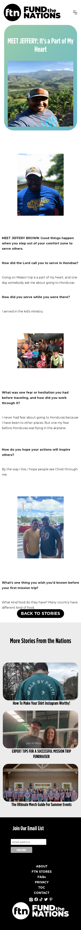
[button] (75, 12)
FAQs (41, 877)
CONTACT (41, 892)
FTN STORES (42, 871)
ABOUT (41, 866)
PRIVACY (42, 882)
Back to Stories (40, 613)
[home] (32, 12)
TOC (41, 887)
